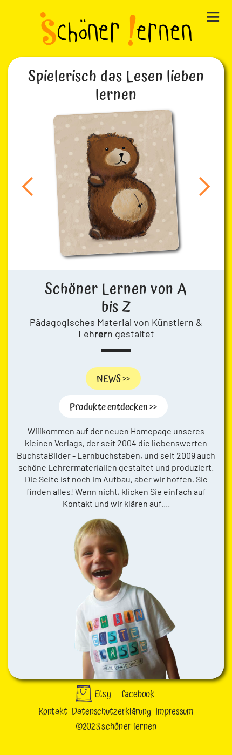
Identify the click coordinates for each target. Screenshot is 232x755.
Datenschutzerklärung (111, 711)
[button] (216, 15)
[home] (116, 30)
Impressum (174, 711)
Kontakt (52, 711)
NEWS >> (113, 379)
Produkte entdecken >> (113, 407)
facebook (137, 694)
